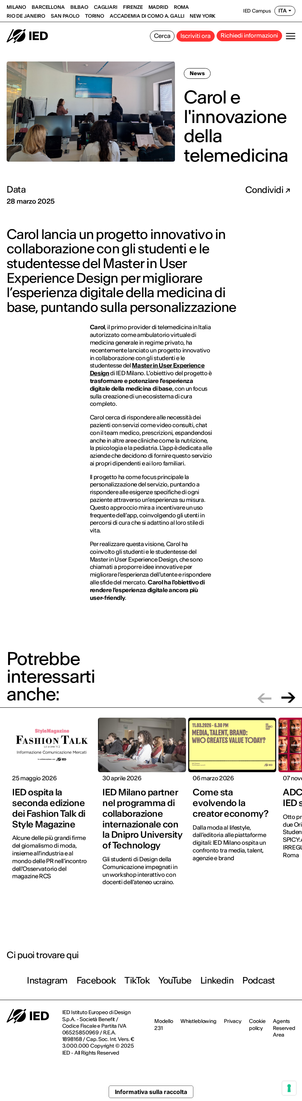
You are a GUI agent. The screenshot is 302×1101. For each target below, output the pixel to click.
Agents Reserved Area (284, 1028)
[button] (264, 697)
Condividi (265, 190)
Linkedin (216, 980)
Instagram (47, 980)
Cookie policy (257, 1024)
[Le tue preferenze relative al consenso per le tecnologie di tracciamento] (289, 1088)
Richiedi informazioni (249, 35)
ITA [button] (282, 10)
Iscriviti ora (195, 35)
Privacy (233, 1021)
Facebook (96, 980)
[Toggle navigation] (290, 36)
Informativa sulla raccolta (151, 1091)
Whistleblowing (198, 1021)
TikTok (137, 980)
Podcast (258, 980)
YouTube (175, 980)
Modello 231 (163, 1024)
